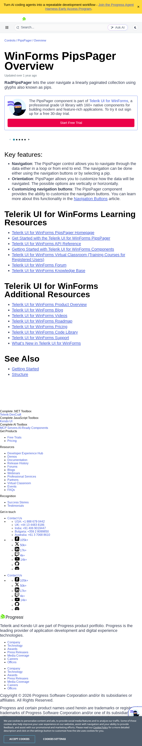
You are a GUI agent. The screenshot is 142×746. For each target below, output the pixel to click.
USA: (30, 521)
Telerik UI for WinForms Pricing (39, 326)
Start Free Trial (71, 123)
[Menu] (7, 27)
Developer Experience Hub (25, 453)
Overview (40, 40)
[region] (71, 731)
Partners (12, 479)
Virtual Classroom (19, 483)
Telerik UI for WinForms (108, 101)
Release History (17, 463)
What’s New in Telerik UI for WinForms (46, 343)
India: (30, 528)
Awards (12, 648)
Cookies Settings (54, 739)
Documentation (17, 460)
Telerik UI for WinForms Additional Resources (51, 290)
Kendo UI (6, 421)
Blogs (11, 469)
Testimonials (15, 505)
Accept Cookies (19, 739)
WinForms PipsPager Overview (60, 61)
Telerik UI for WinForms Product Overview (49, 304)
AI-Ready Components (33, 427)
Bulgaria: (32, 531)
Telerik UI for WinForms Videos (39, 315)
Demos (12, 456)
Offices (11, 662)
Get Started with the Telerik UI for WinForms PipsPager (61, 238)
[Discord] (17, 569)
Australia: (32, 534)
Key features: (23, 154)
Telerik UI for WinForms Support (40, 337)
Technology (15, 645)
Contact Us (14, 518)
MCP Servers (9, 427)
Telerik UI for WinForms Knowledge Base (48, 270)
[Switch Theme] (135, 27)
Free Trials (14, 437)
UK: (29, 524)
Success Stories (18, 502)
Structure (20, 374)
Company (13, 642)
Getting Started (25, 369)
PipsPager (25, 40)
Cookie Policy (100, 727)
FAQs (11, 489)
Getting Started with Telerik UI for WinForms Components (63, 249)
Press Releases (17, 652)
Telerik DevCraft (10, 414)
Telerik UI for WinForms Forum (39, 265)
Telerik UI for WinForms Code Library (45, 332)
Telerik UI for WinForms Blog (37, 310)
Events (11, 486)
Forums (12, 466)
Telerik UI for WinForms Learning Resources (70, 218)
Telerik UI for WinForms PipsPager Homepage (53, 232)
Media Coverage (18, 655)
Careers (12, 658)
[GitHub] (17, 564)
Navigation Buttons (91, 198)
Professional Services (21, 476)
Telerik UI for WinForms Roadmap (42, 321)
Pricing (12, 440)
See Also (21, 358)
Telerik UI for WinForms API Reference (46, 243)
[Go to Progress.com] (12, 618)
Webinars (13, 473)
